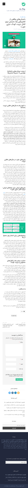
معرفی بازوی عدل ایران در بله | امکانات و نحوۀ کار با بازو (14, 405)
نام (22, 359)
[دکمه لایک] (24, 311)
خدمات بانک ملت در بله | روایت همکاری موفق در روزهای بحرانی (14, 411)
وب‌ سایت (21, 369)
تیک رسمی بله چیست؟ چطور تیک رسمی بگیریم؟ (16, 407)
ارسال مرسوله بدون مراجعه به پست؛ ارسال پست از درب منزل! (14, 415)
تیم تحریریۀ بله (20, 29)
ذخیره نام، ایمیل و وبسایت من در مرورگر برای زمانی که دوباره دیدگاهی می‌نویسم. (14, 375)
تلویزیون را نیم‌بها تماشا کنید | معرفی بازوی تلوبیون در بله (14, 402)
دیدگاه (21, 342)
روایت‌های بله (22, 17)
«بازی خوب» (11, 58)
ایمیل (21, 364)
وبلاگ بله (22, 9)
